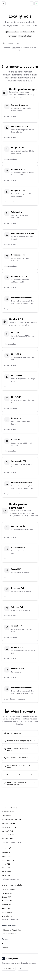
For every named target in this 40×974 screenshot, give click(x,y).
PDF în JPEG (6, 864)
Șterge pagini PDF (8, 860)
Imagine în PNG (7, 831)
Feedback (5, 947)
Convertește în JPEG (9, 827)
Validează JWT (7, 905)
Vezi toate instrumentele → (11, 842)
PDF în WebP (6, 872)
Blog (3, 943)
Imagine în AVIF (7, 839)
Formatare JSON (7, 893)
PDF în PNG (6, 868)
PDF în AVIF (6, 875)
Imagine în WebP (8, 835)
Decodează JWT (7, 901)
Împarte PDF (6, 856)
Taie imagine (6, 816)
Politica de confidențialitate (11, 930)
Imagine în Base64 (8, 823)
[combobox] (21, 43)
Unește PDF (6, 852)
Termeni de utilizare (9, 934)
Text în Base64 (7, 912)
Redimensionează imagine (11, 819)
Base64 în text (7, 916)
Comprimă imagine (8, 812)
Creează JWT (6, 897)
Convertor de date (8, 889)
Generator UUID (7, 908)
